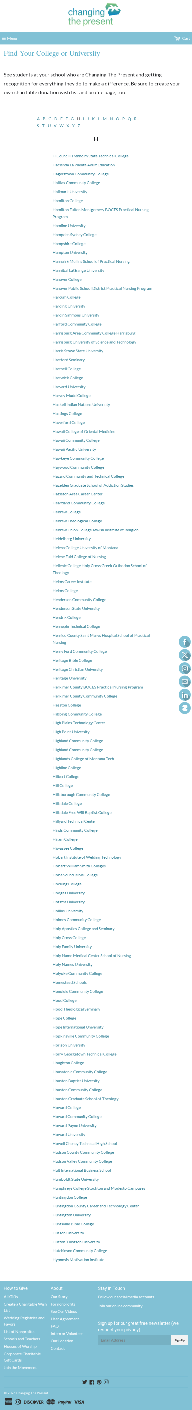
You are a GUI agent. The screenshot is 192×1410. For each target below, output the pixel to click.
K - (95, 118)
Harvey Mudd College (71, 395)
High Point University (71, 731)
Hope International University (78, 1027)
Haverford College (68, 422)
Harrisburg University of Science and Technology (94, 342)
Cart (186, 38)
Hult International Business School (81, 1170)
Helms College (65, 590)
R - (136, 118)
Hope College (64, 1018)
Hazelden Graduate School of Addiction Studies (93, 485)
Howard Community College (77, 1116)
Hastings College (67, 413)
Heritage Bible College (72, 660)
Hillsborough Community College (81, 794)
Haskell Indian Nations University (81, 404)
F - (68, 118)
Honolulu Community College (77, 991)
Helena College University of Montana (85, 547)
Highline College (66, 767)
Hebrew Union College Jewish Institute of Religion (95, 529)
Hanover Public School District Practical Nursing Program (102, 288)
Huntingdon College (69, 1197)
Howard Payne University (74, 1125)
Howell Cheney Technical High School (84, 1143)
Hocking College (67, 883)
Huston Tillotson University (76, 1241)
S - (39, 125)
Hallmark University (69, 191)
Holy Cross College (69, 937)
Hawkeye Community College (78, 458)
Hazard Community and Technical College (88, 476)
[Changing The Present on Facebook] (91, 1382)
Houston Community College (77, 1089)
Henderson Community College (79, 599)
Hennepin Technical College (76, 626)
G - (74, 118)
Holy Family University (72, 946)
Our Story (59, 1296)
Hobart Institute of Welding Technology (86, 857)
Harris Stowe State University (77, 350)
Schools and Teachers (22, 1338)
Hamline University (69, 225)
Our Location (62, 1340)
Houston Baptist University (76, 1080)
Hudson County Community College (83, 1152)
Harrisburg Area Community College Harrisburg (94, 333)
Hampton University (70, 252)
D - (57, 118)
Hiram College (65, 839)
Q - (131, 118)
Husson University (68, 1232)
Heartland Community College (78, 502)
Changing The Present (32, 1393)
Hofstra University (68, 901)
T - (45, 125)
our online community (124, 1305)
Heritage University (69, 678)
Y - (75, 125)
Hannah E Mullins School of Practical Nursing (91, 261)
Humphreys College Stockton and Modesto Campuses (98, 1188)
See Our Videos (64, 1311)
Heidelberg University (71, 538)
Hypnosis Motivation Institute (78, 1259)
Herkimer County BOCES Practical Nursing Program (97, 687)
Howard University (68, 1134)
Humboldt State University (75, 1179)
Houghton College (68, 1062)
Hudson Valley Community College (82, 1161)
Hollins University (67, 910)
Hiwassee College (67, 848)
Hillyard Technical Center (74, 821)
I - (85, 118)
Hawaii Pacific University (74, 449)
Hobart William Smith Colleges (79, 865)
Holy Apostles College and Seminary (83, 928)
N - (113, 118)
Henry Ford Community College (79, 651)
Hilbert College (65, 776)
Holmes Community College (76, 919)
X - (69, 125)
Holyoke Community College (77, 973)
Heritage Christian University (77, 669)
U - (51, 125)
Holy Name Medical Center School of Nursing (91, 955)
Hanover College (67, 279)
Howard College (66, 1107)
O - (119, 118)
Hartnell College (66, 368)
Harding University (68, 306)
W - (63, 125)
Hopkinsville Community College (80, 1036)
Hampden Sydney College (74, 234)
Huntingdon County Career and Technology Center (95, 1205)
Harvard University (69, 386)
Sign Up (179, 1340)
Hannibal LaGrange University (78, 270)
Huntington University (71, 1214)
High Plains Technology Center (78, 722)
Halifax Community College (76, 182)
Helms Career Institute (72, 581)
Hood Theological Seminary (76, 1009)
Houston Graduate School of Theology (85, 1098)
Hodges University (68, 892)
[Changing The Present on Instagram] (106, 1382)
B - (45, 118)
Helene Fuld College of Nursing (79, 556)
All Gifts (11, 1296)
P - (125, 118)
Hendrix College (66, 617)
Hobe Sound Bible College (75, 874)
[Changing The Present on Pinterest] (99, 1382)
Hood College (64, 1000)
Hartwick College (67, 377)
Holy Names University (72, 964)
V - (57, 125)
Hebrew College (66, 511)
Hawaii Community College (76, 440)
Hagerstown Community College (80, 173)
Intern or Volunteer (67, 1333)
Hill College (62, 785)
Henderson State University (76, 608)
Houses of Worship (20, 1346)
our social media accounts (132, 1296)
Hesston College (66, 705)
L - (100, 118)
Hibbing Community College (77, 713)
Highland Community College (77, 740)
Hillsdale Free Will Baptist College (82, 812)
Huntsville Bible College (73, 1223)
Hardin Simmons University (75, 315)
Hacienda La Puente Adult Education (83, 164)
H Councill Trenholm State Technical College (90, 155)
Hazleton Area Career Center (77, 493)
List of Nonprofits (19, 1331)
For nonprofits (63, 1304)
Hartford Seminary (68, 359)
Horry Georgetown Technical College (84, 1054)
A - (40, 118)
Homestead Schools (69, 982)
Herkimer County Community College (84, 696)
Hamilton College (67, 200)
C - (51, 118)
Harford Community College (77, 324)
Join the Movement (20, 1367)
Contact (58, 1348)
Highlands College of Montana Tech (83, 758)
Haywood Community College (78, 467)
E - (63, 118)
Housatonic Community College (79, 1071)
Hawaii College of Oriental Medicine (83, 431)
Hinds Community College (75, 830)
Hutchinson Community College (79, 1250)
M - (106, 118)
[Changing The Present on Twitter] (84, 1382)
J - (89, 118)
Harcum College (66, 297)
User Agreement (65, 1318)
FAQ (55, 1326)
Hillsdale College (67, 803)
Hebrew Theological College (77, 520)
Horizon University (68, 1045)
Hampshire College (69, 243)
